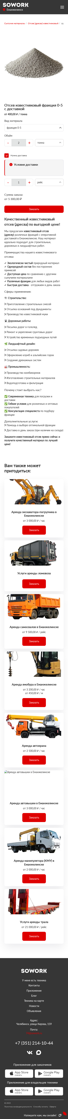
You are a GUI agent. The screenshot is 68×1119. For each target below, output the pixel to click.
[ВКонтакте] (29, 1052)
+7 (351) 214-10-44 (34, 1043)
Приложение (34, 990)
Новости (34, 1005)
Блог (34, 995)
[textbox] (19, 142)
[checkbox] (34, 155)
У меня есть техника (34, 980)
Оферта (53, 1106)
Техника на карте (34, 1000)
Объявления (34, 1011)
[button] (34, 209)
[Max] (38, 1052)
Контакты (34, 985)
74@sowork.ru (34, 1033)
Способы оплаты (40, 1106)
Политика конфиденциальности (18, 1106)
